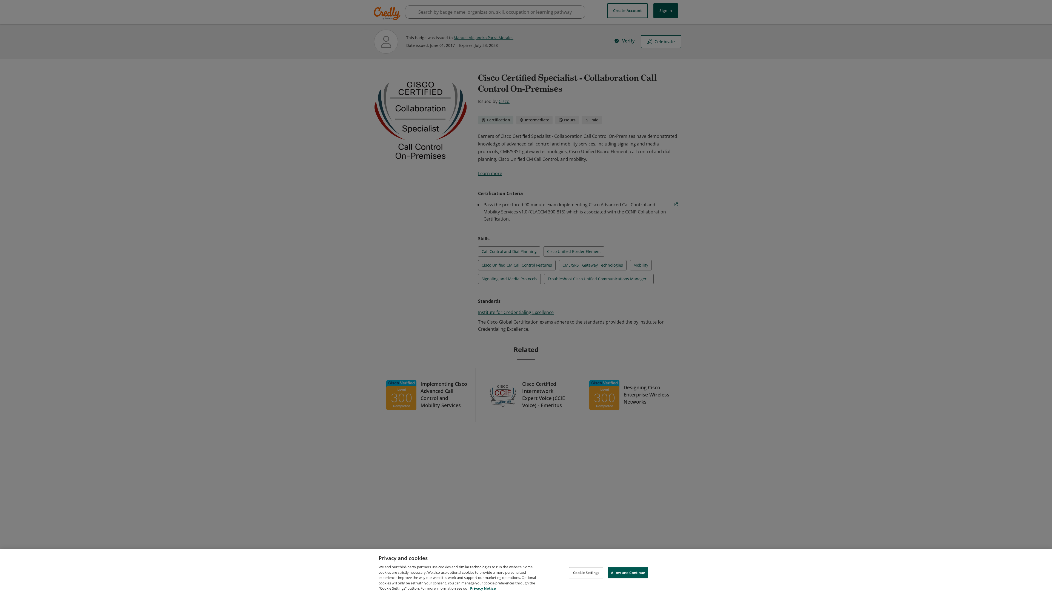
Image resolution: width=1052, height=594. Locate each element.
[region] (526, 571)
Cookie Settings (586, 572)
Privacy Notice (483, 588)
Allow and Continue (628, 572)
